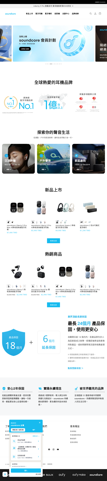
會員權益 (73, 431)
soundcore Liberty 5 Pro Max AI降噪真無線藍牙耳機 (17, 227)
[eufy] (62, 475)
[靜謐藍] (16, 286)
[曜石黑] (81, 222)
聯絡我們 (73, 439)
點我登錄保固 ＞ (75, 368)
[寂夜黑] (8, 286)
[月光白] (61, 222)
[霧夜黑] (33, 286)
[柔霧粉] (20, 286)
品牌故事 (75, 13)
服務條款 (49, 464)
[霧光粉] (41, 286)
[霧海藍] (44, 286)
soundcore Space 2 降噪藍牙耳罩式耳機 (65, 226)
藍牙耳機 (39, 13)
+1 (24, 286)
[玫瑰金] (44, 222)
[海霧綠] (65, 222)
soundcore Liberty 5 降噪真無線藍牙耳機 (16, 291)
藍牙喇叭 (48, 13)
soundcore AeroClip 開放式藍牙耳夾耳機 (40, 291)
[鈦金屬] (12, 222)
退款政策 (43, 464)
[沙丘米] (85, 222)
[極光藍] (41, 222)
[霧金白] (37, 286)
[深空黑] (8, 222)
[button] (90, 13)
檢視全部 (53, 241)
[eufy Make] (79, 475)
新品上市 (29, 13)
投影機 (57, 13)
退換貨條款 (74, 442)
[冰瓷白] (12, 286)
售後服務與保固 (75, 435)
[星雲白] (37, 222)
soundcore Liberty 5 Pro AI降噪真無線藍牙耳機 (41, 226)
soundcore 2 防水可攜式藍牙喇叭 (89, 226)
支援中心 (65, 13)
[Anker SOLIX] (45, 475)
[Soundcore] (96, 475)
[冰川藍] (89, 222)
